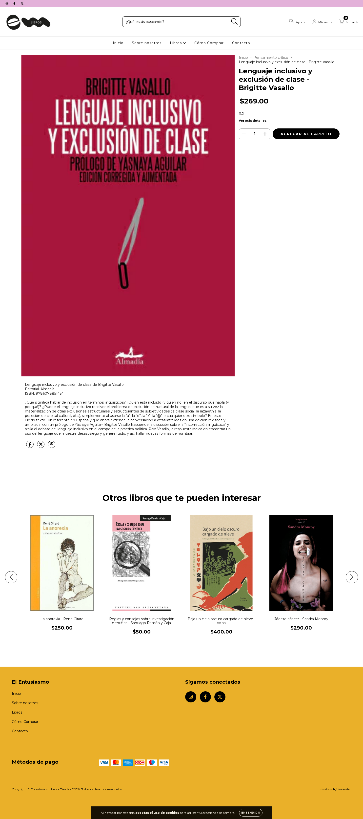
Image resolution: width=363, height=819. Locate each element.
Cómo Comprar (209, 43)
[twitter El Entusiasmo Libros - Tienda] (22, 3)
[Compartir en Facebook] (30, 446)
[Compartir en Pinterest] (51, 446)
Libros (176, 43)
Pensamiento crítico (270, 57)
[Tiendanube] (335, 790)
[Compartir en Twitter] (41, 446)
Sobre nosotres (146, 43)
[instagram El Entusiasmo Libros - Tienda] (7, 3)
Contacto (241, 43)
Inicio (118, 43)
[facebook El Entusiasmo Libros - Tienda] (15, 3)
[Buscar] (234, 21)
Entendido (250, 812)
